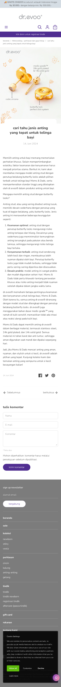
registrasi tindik (11, 601)
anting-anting (10, 572)
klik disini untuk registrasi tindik (30, 34)
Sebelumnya (13, 392)
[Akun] (47, 26)
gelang (6, 577)
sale (5, 525)
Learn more (13, 676)
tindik (6, 586)
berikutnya (48, 392)
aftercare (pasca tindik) (15, 606)
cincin (6, 563)
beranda (7, 518)
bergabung (14, 504)
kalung (6, 568)
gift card (7, 614)
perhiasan (8, 557)
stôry (5, 544)
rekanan (7, 622)
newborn (7, 539)
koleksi (7, 533)
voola (6, 548)
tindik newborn (11, 596)
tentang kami (10, 630)
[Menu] (6, 27)
